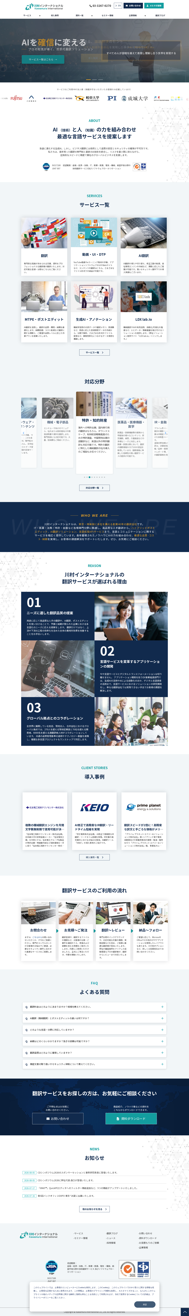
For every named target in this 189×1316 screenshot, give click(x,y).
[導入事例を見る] (94, 98)
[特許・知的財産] (57, 433)
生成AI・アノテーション (94, 311)
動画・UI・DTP (94, 247)
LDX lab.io (144, 311)
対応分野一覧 (92, 487)
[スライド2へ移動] (87, 477)
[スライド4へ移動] (92, 477)
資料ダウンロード (133, 1118)
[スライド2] (94, 79)
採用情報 (111, 1242)
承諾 (145, 1304)
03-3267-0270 (102, 5)
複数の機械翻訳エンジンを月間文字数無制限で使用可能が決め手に (44, 827)
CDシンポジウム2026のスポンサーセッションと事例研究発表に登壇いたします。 (78, 1172)
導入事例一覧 (92, 857)
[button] (23, 433)
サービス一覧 (92, 352)
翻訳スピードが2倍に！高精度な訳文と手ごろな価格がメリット (143, 827)
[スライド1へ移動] (84, 477)
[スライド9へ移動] (104, 477)
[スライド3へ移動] (89, 477)
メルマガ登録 (155, 5)
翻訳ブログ (160, 15)
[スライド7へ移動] (99, 477)
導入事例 (55, 15)
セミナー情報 (107, 15)
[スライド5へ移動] (94, 477)
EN (119, 5)
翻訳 (44, 247)
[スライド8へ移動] (102, 477)
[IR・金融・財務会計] (131, 433)
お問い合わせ (135, 5)
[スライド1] (88, 79)
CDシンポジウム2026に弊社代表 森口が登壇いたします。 (66, 1180)
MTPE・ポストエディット (44, 311)
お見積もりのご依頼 (149, 1242)
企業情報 (133, 15)
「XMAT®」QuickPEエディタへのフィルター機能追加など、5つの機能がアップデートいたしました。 (88, 1188)
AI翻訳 (144, 247)
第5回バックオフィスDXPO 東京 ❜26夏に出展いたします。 (66, 1195)
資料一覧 (79, 15)
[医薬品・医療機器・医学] (94, 433)
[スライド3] (100, 79)
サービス (27, 15)
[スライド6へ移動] (97, 477)
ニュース (111, 1238)
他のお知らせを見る (92, 1209)
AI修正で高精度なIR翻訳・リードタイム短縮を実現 (94, 827)
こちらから (37, 937)
